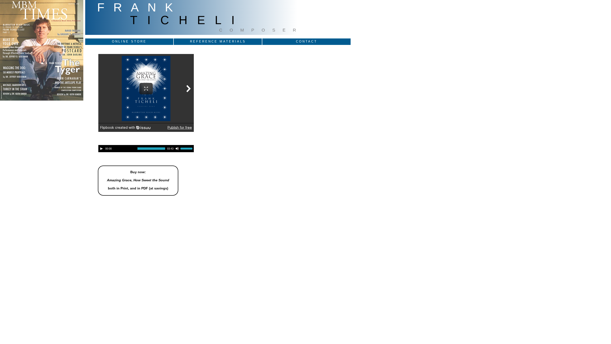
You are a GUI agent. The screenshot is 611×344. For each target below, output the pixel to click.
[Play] (101, 148)
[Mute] (177, 148)
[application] (146, 148)
